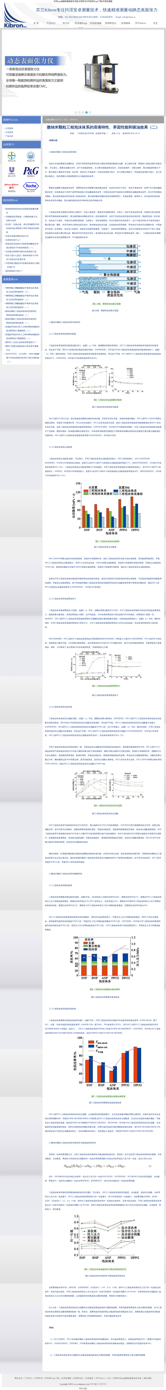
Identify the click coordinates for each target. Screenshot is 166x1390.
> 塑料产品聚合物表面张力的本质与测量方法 (21, 348)
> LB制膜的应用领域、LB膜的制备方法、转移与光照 (21, 219)
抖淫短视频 (95, 23)
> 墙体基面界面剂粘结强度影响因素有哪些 (21, 211)
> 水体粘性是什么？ (12, 240)
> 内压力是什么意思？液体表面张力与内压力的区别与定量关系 (21, 257)
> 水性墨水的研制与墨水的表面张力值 (20, 251)
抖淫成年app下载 (81, 24)
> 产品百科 (8, 136)
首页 (65, 120)
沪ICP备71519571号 (98, 1384)
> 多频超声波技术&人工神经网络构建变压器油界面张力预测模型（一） (22, 336)
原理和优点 (110, 23)
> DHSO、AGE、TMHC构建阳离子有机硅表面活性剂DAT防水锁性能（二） (22, 358)
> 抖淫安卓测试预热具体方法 (16, 236)
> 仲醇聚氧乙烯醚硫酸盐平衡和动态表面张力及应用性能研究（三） (21, 290)
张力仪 (66, 23)
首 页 (36, 23)
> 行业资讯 (8, 132)
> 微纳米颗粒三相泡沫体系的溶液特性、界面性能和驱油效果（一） (21, 321)
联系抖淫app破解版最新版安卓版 (127, 1378)
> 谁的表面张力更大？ (13, 271)
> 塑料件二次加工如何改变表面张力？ (20, 342)
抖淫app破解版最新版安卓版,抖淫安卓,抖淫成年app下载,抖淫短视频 (83, 1)
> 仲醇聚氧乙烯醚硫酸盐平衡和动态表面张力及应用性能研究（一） (21, 305)
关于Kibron (140, 23)
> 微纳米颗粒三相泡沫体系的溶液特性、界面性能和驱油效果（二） (21, 313)
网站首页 (18, 1378)
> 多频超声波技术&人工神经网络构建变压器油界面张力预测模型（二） (22, 329)
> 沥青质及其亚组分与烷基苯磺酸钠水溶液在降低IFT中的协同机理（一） (21, 246)
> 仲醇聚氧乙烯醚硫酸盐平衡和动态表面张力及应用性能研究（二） (21, 298)
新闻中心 (8, 119)
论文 (155, 23)
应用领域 (125, 23)
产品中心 (51, 23)
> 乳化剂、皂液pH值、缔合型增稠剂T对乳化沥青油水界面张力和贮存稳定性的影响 (22, 228)
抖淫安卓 (38, 1378)
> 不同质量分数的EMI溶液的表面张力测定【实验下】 (22, 265)
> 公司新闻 (8, 128)
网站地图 (147, 1378)
